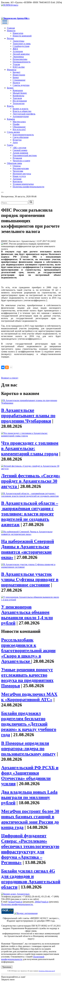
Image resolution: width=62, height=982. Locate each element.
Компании (18, 90)
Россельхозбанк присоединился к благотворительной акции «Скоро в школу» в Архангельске (28, 650)
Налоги (16, 82)
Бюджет (16, 72)
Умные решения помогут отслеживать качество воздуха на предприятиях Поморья (27, 677)
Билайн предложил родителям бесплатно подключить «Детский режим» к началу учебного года (28, 724)
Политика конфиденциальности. (17, 904)
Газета (10, 145)
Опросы (17, 166)
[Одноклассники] (7, 367)
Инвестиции (19, 75)
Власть (10, 106)
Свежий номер (20, 150)
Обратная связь (14, 163)
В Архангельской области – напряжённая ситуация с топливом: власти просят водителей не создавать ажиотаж (29, 513)
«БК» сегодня (19, 147)
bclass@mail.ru (15, 901)
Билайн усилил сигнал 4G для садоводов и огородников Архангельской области (30, 879)
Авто (15, 142)
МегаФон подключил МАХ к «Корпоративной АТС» (29, 697)
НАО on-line (19, 67)
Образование (19, 127)
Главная (11, 28)
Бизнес (10, 88)
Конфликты (18, 95)
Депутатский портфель (24, 114)
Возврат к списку (9, 378)
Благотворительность (23, 134)
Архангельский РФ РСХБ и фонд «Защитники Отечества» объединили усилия (29, 775)
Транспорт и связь (22, 43)
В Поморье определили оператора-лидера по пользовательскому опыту (28, 748)
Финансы (11, 69)
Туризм (16, 64)
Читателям (18, 171)
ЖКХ (15, 49)
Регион (10, 38)
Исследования (20, 101)
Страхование (19, 80)
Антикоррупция (21, 116)
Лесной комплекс (21, 54)
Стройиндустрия (21, 46)
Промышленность (21, 62)
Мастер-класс (19, 121)
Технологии (19, 103)
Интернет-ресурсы (22, 173)
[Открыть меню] (4, 22)
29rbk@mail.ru (41, 901)
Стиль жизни (13, 132)
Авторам (17, 179)
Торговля (17, 98)
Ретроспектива (20, 59)
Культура (17, 140)
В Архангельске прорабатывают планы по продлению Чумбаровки (28, 415)
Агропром (18, 51)
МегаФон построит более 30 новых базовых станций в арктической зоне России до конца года (30, 819)
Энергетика (18, 41)
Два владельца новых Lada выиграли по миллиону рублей (29, 797)
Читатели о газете (21, 160)
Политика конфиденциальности (28, 186)
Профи (16, 124)
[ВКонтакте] (3, 367)
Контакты (17, 181)
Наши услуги (19, 176)
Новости (11, 30)
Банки (16, 77)
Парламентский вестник (25, 155)
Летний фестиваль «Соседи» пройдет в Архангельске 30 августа (30, 481)
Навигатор (18, 33)
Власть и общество (22, 111)
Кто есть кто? (19, 129)
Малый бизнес (20, 93)
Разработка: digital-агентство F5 (47, 971)
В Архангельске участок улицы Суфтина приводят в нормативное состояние (29, 579)
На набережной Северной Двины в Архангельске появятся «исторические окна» (27, 549)
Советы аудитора (21, 85)
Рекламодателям (21, 168)
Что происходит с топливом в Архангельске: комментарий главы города (29, 448)
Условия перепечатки (23, 184)
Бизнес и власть (20, 108)
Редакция (17, 158)
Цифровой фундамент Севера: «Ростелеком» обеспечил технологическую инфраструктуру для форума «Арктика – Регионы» (30, 849)
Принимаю (6, 967)
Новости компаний (22, 36)
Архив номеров (20, 153)
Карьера (11, 119)
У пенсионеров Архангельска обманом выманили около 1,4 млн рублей (27, 614)
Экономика (18, 56)
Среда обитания (20, 137)
